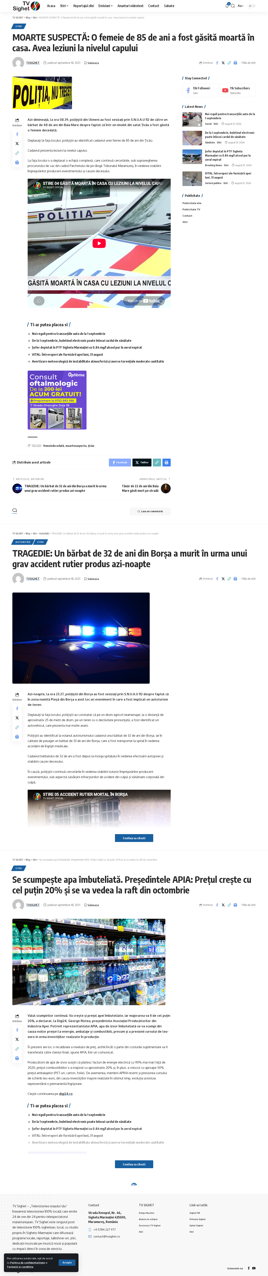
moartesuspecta (76, 445)
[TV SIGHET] (26, 6)
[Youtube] (238, 90)
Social (208, 123)
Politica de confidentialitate (27, 1262)
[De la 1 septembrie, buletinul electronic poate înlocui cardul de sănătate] (192, 138)
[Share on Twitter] (223, 63)
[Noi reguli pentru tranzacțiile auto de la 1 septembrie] (192, 119)
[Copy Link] (229, 63)
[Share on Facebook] (217, 63)
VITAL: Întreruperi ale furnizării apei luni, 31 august (67, 354)
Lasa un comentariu (152, 511)
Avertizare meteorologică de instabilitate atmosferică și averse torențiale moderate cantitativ (98, 361)
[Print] (235, 63)
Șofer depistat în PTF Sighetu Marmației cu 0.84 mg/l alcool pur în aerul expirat (87, 347)
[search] (233, 6)
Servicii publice (213, 183)
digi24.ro (66, 1094)
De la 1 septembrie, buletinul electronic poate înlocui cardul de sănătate (81, 341)
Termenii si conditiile (20, 1266)
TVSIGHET (33, 62)
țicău (91, 445)
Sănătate (210, 142)
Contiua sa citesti (134, 838)
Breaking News (213, 165)
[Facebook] (200, 90)
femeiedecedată (53, 445)
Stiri (18, 26)
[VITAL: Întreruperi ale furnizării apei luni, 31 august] (192, 178)
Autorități (22, 541)
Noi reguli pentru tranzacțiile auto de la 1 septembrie (68, 334)
